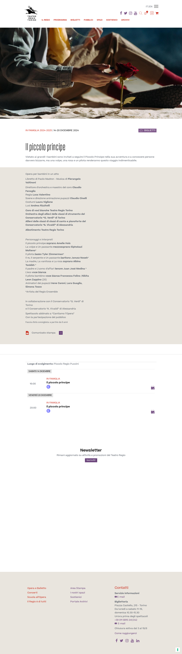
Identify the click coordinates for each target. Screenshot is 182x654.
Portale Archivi (79, 601)
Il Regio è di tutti (36, 601)
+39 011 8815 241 (123, 620)
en (150, 6)
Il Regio (46, 20)
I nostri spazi (77, 592)
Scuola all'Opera (36, 597)
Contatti (121, 587)
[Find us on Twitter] (125, 13)
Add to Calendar (153, 388)
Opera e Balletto (36, 588)
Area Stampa (77, 588)
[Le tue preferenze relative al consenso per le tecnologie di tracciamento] (177, 649)
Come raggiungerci (126, 633)
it (147, 6)
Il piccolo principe (58, 382)
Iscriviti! (91, 460)
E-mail (121, 597)
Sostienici (111, 20)
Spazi (100, 20)
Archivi (125, 20)
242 (135, 620)
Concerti (32, 592)
